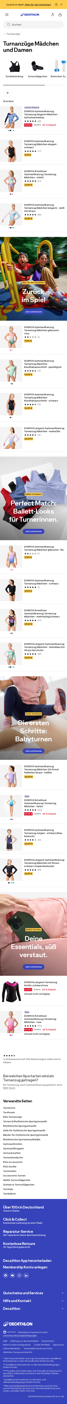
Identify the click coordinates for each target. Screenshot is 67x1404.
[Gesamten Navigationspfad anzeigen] (4, 34)
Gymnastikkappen (13, 1148)
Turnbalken (9, 1193)
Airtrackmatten (12, 1153)
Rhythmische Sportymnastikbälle (21, 1139)
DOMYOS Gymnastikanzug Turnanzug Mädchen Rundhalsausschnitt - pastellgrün (43, 363)
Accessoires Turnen (14, 1175)
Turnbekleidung (14, 76)
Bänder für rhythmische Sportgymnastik (25, 1135)
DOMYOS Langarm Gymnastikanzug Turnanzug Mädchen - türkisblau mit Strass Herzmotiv (44, 647)
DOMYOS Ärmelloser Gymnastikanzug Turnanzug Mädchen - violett (40, 174)
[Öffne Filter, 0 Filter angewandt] (7, 93)
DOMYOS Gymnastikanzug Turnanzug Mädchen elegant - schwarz (41, 144)
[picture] (11, 117)
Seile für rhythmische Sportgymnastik (24, 1130)
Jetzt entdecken (33, 312)
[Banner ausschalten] (56, 4)
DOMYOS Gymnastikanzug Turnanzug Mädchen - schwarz (41, 582)
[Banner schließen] (61, 4)
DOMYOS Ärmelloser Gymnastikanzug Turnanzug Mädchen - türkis (40, 803)
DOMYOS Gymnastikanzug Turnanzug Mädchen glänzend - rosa (42, 330)
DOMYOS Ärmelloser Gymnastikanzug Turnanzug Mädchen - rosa (40, 1019)
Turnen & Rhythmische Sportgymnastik (25, 1121)
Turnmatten (9, 1171)
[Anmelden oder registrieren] (52, 14)
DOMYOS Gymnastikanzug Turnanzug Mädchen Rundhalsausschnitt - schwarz (41, 397)
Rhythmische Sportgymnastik (19, 1126)
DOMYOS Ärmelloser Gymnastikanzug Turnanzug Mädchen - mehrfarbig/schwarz (42, 613)
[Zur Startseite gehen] (29, 14)
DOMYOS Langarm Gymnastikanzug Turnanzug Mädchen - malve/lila (44, 430)
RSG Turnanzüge (12, 1117)
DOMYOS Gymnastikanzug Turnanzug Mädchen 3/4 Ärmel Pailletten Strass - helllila (41, 769)
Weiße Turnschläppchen (16, 1180)
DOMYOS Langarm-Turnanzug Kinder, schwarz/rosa (40, 984)
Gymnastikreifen (12, 1144)
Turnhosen (9, 1112)
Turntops (8, 1189)
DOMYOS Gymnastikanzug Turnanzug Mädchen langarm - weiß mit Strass (44, 207)
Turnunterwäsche (13, 1157)
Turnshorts (9, 1108)
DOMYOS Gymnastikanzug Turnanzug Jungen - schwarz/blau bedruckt (43, 833)
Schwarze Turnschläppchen (18, 1184)
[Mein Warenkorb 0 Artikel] (60, 14)
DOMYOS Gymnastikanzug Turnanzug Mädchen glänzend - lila (44, 548)
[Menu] (7, 14)
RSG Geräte (9, 1166)
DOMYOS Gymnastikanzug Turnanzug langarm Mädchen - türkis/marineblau (41, 114)
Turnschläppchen (37, 76)
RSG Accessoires (12, 1162)
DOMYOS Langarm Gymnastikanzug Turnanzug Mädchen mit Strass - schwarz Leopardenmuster (44, 863)
